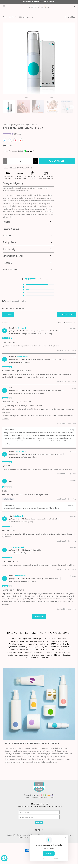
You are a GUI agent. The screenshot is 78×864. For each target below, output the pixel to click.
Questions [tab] (20, 308)
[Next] (51, 97)
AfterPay (9, 835)
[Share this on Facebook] (10, 140)
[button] (12, 133)
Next (73, 17)
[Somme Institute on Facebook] (42, 830)
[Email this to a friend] (21, 140)
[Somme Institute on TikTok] (39, 831)
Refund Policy (26, 835)
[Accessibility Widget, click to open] (4, 858)
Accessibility (68, 835)
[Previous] (26, 97)
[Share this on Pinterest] (15, 140)
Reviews (19, 835)
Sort (59, 323)
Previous (68, 17)
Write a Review (68, 315)
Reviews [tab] (8, 308)
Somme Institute (12, 17)
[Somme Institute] (39, 6)
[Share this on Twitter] (5, 140)
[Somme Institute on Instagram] (36, 830)
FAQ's (14, 835)
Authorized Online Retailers (25, 837)
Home (4, 17)
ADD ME (39, 823)
